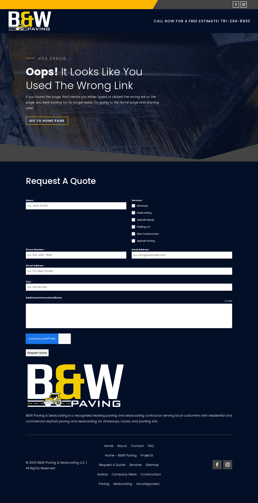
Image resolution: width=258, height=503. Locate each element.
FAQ (151, 446)
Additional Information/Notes (44, 297)
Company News (124, 474)
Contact (137, 446)
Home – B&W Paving (121, 455)
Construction (151, 474)
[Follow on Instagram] (243, 4)
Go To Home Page (47, 120)
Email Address (141, 249)
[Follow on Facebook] (236, 4)
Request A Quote (112, 465)
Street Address (35, 265)
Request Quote (37, 353)
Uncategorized (147, 484)
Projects (147, 455)
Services (135, 465)
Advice (102, 474)
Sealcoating (122, 484)
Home (108, 446)
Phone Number (35, 249)
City (29, 281)
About (122, 446)
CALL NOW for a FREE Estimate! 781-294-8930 (202, 21)
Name (30, 200)
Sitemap (152, 465)
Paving (104, 484)
